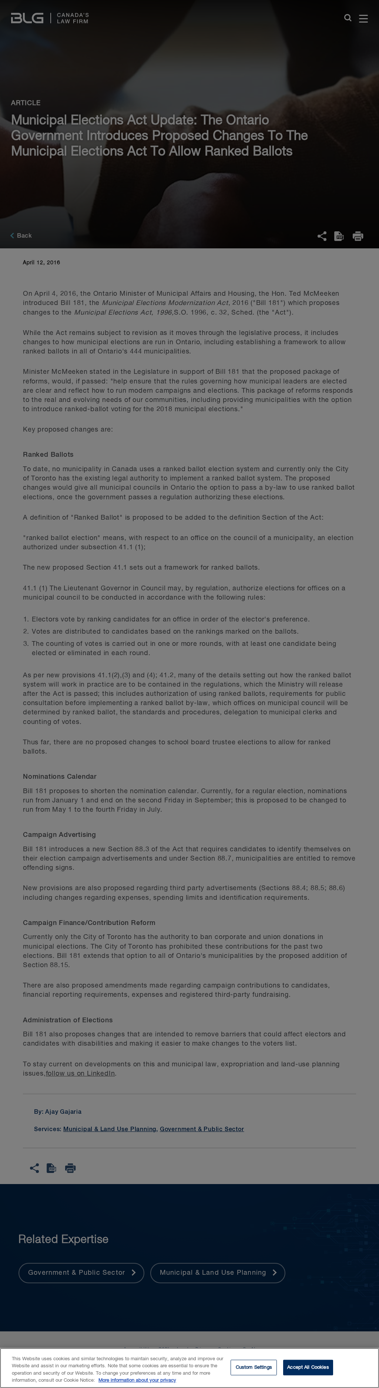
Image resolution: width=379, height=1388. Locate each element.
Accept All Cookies (308, 1367)
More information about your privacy (137, 1380)
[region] (189, 1368)
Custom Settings (254, 1367)
